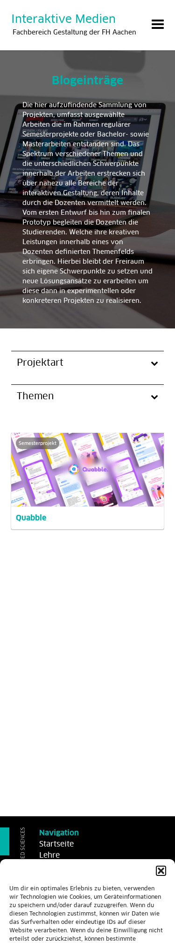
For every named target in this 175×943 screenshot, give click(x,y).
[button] (161, 870)
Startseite (56, 844)
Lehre (49, 855)
